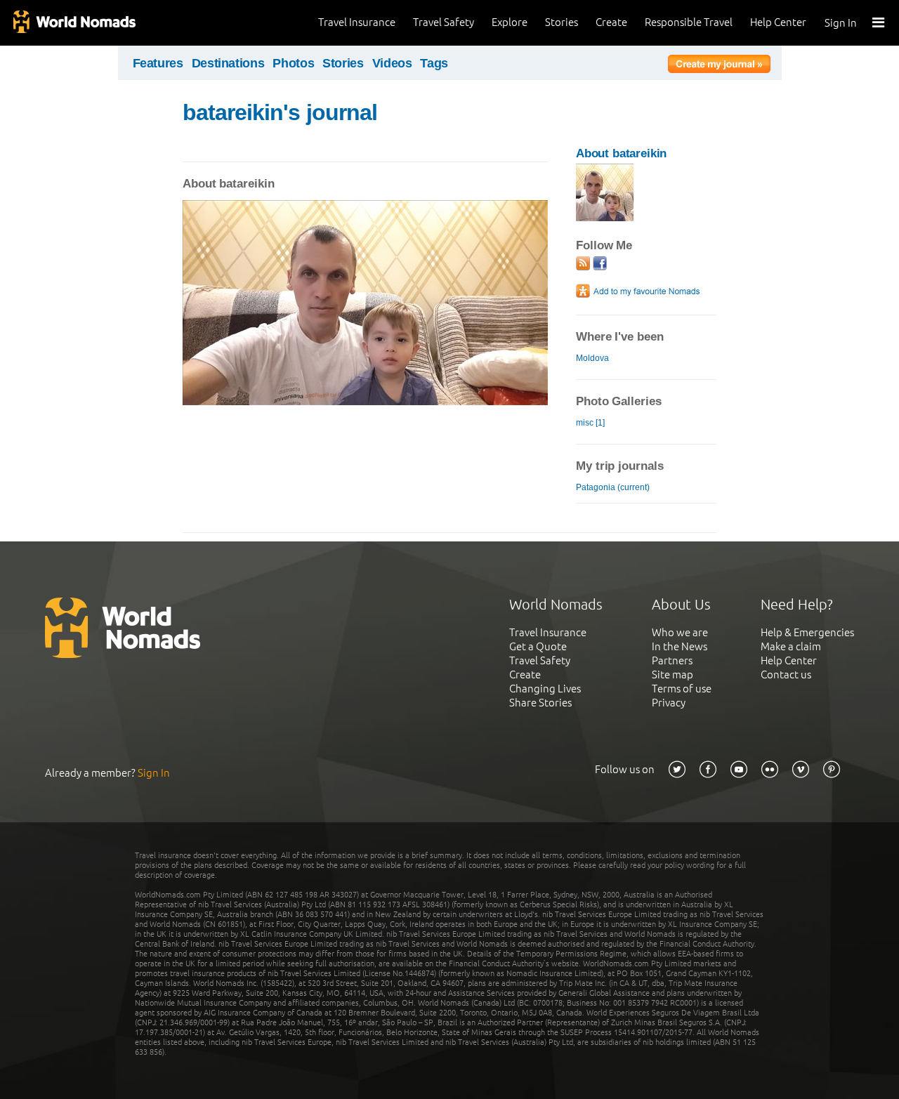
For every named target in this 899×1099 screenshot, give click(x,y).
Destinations (228, 63)
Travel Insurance (356, 22)
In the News (679, 646)
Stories (561, 22)
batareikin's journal (280, 112)
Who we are (680, 632)
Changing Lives (545, 689)
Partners (672, 660)
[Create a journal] (719, 66)
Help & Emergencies (807, 632)
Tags (434, 63)
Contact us (786, 674)
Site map (672, 674)
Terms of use (681, 689)
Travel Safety (443, 22)
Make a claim (791, 646)
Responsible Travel (689, 22)
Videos (392, 63)
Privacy (668, 703)
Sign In (841, 23)
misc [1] (590, 423)
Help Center (778, 22)
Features (158, 63)
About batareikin (621, 153)
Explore (509, 22)
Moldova (592, 358)
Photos (293, 63)
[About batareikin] (605, 218)
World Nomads (73, 23)
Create (611, 22)
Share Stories (540, 703)
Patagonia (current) (613, 487)
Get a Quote (538, 646)
